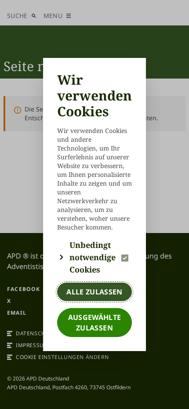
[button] (94, 257)
